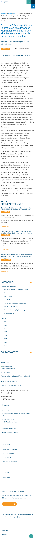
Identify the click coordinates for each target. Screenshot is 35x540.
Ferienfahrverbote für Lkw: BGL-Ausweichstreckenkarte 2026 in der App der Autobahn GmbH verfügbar (17, 256)
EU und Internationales (11, 306)
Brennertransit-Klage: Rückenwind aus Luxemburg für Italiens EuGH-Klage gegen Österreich (17, 232)
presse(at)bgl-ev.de (11, 381)
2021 (5, 339)
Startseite (4, 13)
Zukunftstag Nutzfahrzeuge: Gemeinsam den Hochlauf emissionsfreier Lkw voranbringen (16, 209)
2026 (5, 322)
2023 (5, 332)
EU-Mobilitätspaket (17, 55)
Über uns (6, 445)
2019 (5, 345)
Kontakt (6, 473)
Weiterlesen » (5, 226)
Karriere (6, 477)
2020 (5, 342)
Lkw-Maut (7, 299)
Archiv (10, 13)
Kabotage (27, 55)
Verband (6, 293)
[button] (33, 2)
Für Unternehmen (10, 461)
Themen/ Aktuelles (10, 449)
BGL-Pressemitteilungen (14, 42)
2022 (14, 13)
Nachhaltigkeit (8, 453)
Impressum (4, 534)
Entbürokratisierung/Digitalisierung (14, 310)
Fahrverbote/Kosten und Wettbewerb (15, 303)
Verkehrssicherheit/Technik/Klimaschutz (16, 289)
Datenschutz (5, 530)
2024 (5, 328)
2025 (5, 325)
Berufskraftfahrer (9, 313)
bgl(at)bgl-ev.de (11, 428)
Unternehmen (8, 296)
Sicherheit (7, 457)
